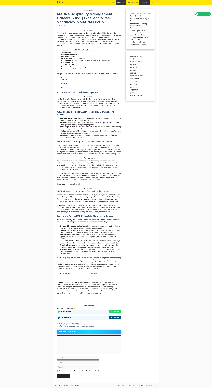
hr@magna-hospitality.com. (68, 163)
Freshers (133, 70)
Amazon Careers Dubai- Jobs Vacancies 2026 (140, 15)
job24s (60, 2)
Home (118, 385)
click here (93, 273)
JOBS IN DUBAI (134, 79)
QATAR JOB (133, 87)
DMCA (155, 385)
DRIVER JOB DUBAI (136, 62)
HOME (112, 2)
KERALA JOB (134, 82)
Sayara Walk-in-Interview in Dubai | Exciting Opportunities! (76, 327)
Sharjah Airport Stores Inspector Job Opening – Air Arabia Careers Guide (139, 33)
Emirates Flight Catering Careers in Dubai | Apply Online (138, 26)
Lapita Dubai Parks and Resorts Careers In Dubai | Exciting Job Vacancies (81, 325)
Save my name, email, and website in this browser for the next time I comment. (87, 371)
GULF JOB (144, 2)
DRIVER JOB (133, 59)
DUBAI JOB (62, 323)
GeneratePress (75, 385)
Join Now (116, 312)
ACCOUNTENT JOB (136, 56)
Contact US (130, 385)
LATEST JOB (120, 2)
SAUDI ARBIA (134, 90)
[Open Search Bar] (152, 2)
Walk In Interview (133, 2)
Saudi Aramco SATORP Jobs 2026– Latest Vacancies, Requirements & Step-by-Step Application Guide (139, 41)
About (123, 385)
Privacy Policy (140, 385)
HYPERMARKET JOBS (136, 76)
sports (132, 93)
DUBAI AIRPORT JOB (136, 65)
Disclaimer (149, 385)
